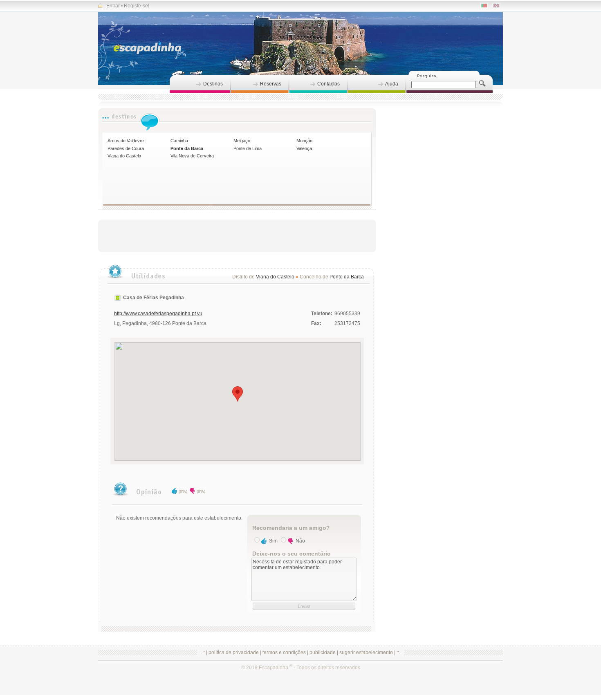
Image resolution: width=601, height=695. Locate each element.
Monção (304, 140)
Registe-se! (136, 6)
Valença (304, 148)
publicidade (322, 652)
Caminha (179, 140)
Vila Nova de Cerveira (192, 155)
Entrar (113, 6)
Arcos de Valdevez (126, 140)
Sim (273, 541)
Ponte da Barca (186, 148)
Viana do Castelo (124, 155)
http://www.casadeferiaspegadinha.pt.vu (158, 313)
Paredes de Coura (126, 148)
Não (300, 541)
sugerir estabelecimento (366, 652)
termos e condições (284, 652)
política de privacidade (234, 652)
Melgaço (241, 140)
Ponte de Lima (247, 148)
